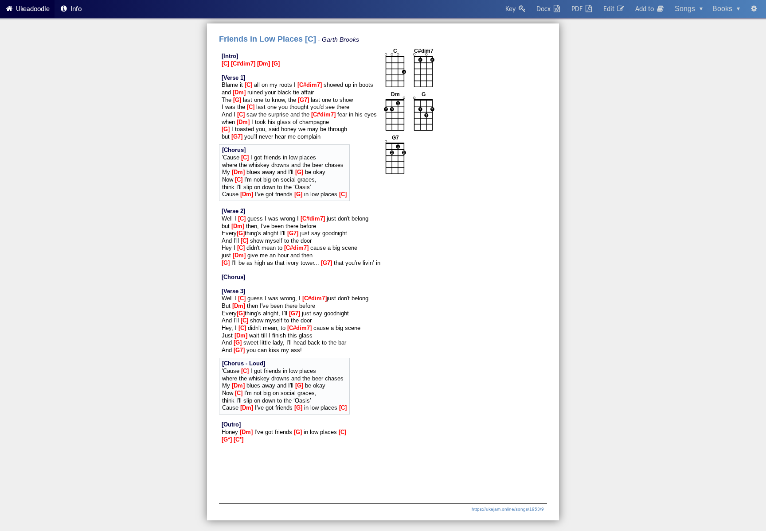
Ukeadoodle (32, 9)
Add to (645, 9)
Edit (609, 9)
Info (75, 9)
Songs (689, 8)
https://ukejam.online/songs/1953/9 (508, 509)
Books (726, 8)
